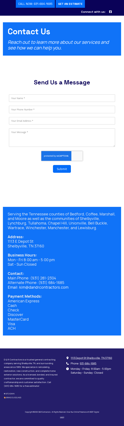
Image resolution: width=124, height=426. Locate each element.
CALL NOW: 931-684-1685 (35, 4)
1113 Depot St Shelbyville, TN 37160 (91, 358)
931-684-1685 (88, 363)
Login (62, 417)
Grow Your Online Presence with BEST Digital (83, 412)
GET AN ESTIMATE (70, 4)
